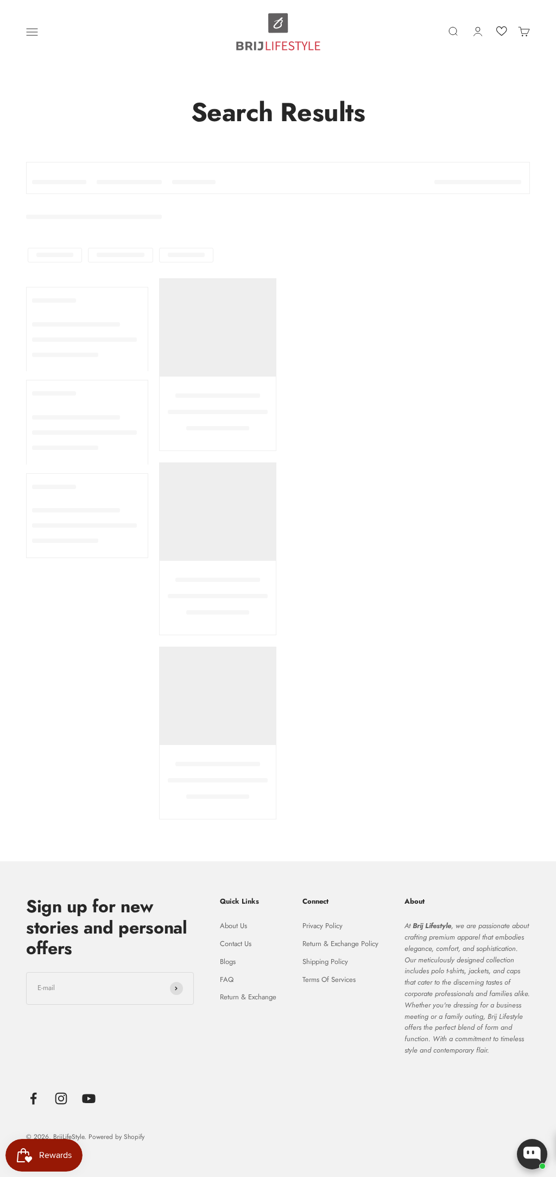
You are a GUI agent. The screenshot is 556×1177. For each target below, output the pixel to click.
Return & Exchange (248, 997)
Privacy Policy (322, 926)
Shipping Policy (325, 961)
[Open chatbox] (532, 1154)
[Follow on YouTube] (88, 1098)
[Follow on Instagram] (61, 1098)
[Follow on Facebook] (33, 1098)
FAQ (226, 979)
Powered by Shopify (116, 1137)
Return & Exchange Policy (340, 943)
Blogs (228, 961)
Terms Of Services (329, 979)
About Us (233, 926)
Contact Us (235, 943)
